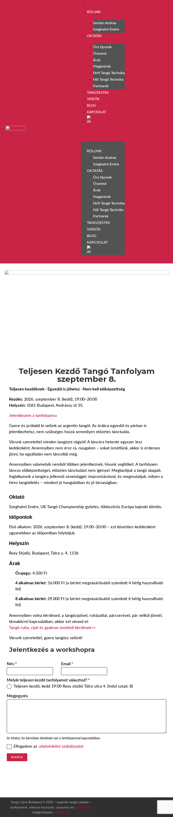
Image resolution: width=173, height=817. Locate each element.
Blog (91, 105)
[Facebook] (138, 130)
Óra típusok (102, 47)
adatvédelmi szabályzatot (61, 746)
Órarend (99, 53)
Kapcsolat (96, 112)
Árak (96, 60)
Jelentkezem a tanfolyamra (33, 416)
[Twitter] (146, 806)
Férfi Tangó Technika (109, 73)
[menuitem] (106, 119)
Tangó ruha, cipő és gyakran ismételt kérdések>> (52, 628)
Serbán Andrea (104, 23)
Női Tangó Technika (108, 79)
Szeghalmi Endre (106, 29)
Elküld (17, 757)
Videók (93, 99)
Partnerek (101, 86)
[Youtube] (161, 130)
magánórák (83, 807)
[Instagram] (150, 130)
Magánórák (102, 66)
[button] (103, 134)
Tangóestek (98, 92)
